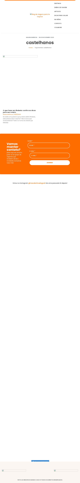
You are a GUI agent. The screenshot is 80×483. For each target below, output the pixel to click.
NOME (30, 141)
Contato (57, 23)
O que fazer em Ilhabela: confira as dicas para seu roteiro (19, 111)
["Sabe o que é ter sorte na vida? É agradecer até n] (6, 322)
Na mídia (57, 19)
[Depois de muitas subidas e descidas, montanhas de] (74, 297)
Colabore (58, 27)
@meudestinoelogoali (36, 183)
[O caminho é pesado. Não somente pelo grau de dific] (60, 287)
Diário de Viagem (60, 7)
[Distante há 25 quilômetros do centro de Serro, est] (33, 303)
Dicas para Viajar (61, 15)
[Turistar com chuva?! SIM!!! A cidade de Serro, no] (46, 248)
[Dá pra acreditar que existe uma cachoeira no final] (19, 242)
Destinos (57, 3)
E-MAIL (32, 151)
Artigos (57, 11)
